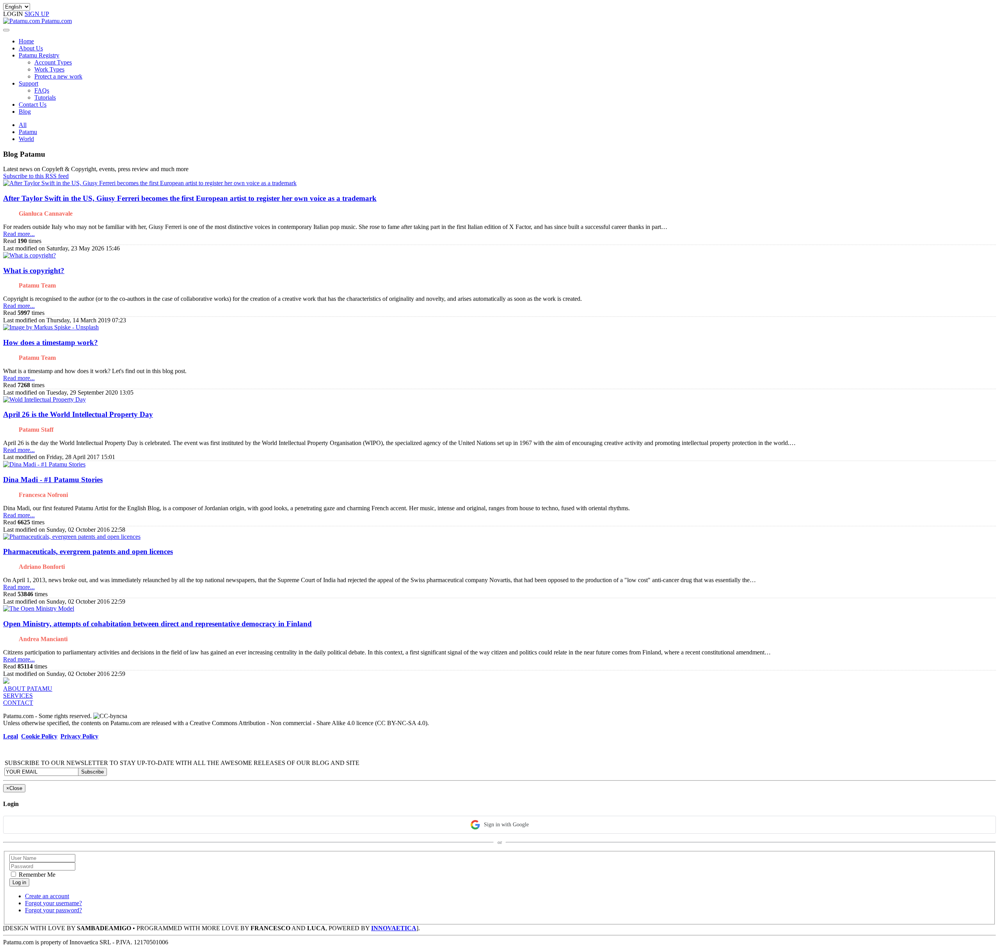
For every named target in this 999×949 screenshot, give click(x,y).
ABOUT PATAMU (27, 688)
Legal (10, 736)
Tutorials (45, 97)
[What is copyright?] (29, 255)
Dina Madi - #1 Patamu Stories (53, 479)
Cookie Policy (39, 736)
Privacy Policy (79, 736)
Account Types (53, 62)
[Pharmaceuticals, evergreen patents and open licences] (71, 536)
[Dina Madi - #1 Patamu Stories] (44, 464)
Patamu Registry (39, 55)
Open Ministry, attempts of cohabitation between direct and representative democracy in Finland (157, 624)
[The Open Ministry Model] (38, 608)
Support (28, 83)
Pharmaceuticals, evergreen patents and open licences (88, 551)
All (23, 125)
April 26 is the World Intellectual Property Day (78, 414)
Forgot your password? (53, 910)
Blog (25, 111)
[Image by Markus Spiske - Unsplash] (51, 327)
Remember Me (36, 874)
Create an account (47, 896)
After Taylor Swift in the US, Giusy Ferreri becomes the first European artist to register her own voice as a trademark (190, 198)
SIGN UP (37, 14)
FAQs (41, 90)
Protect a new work (58, 76)
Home (26, 41)
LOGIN (14, 14)
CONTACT (18, 702)
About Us (31, 48)
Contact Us (32, 104)
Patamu (28, 132)
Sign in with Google (506, 824)
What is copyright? (33, 270)
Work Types (49, 69)
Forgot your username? (53, 903)
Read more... (19, 234)
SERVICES (18, 695)
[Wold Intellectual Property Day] (44, 399)
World (26, 139)
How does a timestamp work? (50, 342)
